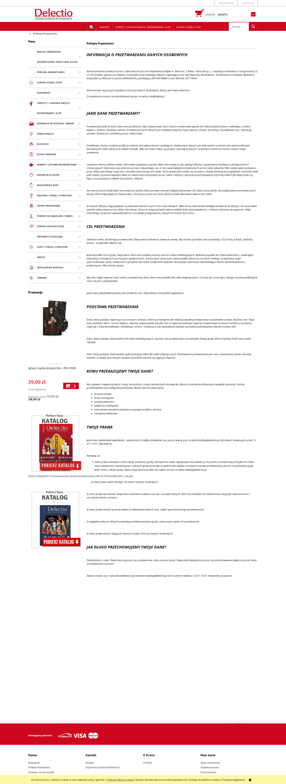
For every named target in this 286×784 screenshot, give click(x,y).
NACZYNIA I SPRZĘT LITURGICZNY (54, 195)
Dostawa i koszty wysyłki (41, 772)
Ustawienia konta (209, 767)
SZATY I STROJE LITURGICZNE (52, 247)
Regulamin (34, 762)
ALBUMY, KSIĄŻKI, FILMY (49, 82)
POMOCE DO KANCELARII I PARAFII (55, 216)
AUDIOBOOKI (43, 92)
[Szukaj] (253, 26)
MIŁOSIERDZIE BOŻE (48, 185)
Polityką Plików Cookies (120, 779)
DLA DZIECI (43, 144)
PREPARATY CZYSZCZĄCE (50, 236)
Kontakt (90, 762)
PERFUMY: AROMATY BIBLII (51, 72)
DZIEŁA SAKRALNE (46, 154)
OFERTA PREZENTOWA (48, 205)
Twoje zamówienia (210, 762)
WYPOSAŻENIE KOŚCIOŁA (50, 267)
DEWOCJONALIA (45, 133)
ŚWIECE (41, 257)
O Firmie (147, 762)
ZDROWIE (42, 277)
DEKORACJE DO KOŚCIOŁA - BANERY (55, 123)
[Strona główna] (54, 13)
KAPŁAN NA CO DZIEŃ (48, 175)
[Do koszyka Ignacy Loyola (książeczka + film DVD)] (71, 386)
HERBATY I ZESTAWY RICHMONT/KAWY (57, 164)
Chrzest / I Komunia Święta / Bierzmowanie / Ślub (53, 108)
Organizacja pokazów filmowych (103, 767)
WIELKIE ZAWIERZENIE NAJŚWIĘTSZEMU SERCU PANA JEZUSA (57, 56)
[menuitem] (104, 27)
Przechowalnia (208, 772)
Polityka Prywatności (39, 767)
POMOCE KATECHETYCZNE (50, 226)
